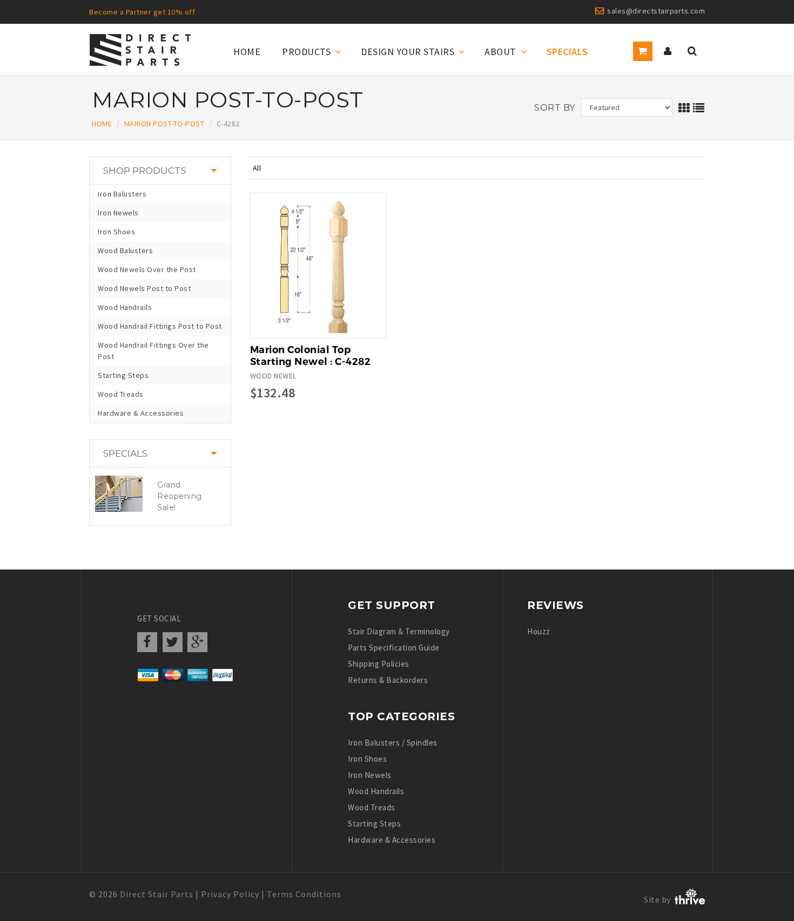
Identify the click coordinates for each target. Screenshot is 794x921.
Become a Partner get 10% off (142, 12)
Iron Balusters (122, 194)
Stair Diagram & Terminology (399, 631)
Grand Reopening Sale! (179, 496)
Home (246, 51)
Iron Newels (118, 213)
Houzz (538, 631)
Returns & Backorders (388, 680)
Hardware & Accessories (141, 413)
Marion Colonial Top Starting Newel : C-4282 (310, 356)
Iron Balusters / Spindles (393, 742)
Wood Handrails (125, 307)
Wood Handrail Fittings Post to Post (160, 326)
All (257, 168)
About (500, 51)
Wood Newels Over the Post (147, 269)
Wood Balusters (125, 250)
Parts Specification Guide (394, 647)
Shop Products (144, 170)
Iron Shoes (116, 231)
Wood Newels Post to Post (144, 288)
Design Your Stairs (407, 51)
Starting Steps (123, 375)
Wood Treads (121, 394)
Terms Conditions (304, 894)
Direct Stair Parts (156, 894)
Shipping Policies (378, 664)
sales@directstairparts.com (656, 10)
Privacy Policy (230, 894)
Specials (567, 51)
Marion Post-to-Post (164, 123)
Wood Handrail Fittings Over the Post (153, 350)
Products (306, 51)
